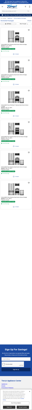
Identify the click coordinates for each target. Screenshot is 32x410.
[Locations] (25, 6)
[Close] (29, 391)
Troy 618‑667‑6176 (23, 2)
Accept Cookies (23, 407)
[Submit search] (28, 11)
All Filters (9, 23)
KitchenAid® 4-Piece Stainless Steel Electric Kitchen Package (14, 197)
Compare (17, 54)
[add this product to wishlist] (29, 30)
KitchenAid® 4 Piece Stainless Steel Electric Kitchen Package (14, 44)
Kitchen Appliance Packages (20, 18)
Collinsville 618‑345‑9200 (10, 2)
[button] (2, 6)
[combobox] (23, 24)
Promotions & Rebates (7, 387)
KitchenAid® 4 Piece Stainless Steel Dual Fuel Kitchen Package (14, 136)
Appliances (10, 18)
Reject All (9, 407)
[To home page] (12, 6)
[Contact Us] (29, 6)
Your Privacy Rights (16, 402)
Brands (3, 386)
